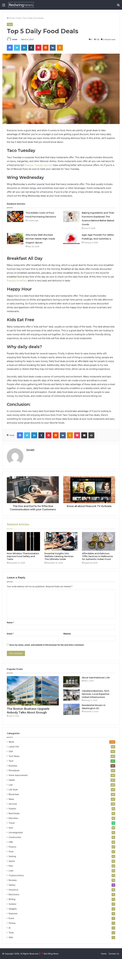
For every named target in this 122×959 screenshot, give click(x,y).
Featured (13, 913)
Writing (12, 899)
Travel (12, 823)
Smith (14, 39)
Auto (11, 828)
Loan (11, 870)
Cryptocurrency (16, 875)
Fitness (12, 923)
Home (12, 18)
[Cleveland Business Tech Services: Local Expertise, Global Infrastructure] (71, 695)
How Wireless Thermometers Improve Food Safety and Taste (23, 556)
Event (11, 918)
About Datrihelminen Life (96, 677)
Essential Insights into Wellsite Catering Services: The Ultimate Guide (59, 556)
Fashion (12, 808)
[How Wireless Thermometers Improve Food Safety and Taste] (23, 541)
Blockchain (14, 794)
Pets (11, 866)
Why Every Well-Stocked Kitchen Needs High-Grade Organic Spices (40, 239)
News (11, 799)
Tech (11, 761)
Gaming (12, 856)
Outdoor (12, 904)
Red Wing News (51, 953)
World (11, 742)
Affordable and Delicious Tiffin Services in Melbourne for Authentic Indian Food (97, 556)
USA (11, 751)
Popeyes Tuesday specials (38, 165)
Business (13, 766)
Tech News (14, 756)
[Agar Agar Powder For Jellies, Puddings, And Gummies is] (71, 238)
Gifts (11, 937)
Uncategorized (16, 832)
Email (10, 633)
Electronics (14, 894)
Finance (12, 847)
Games (12, 885)
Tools (11, 932)
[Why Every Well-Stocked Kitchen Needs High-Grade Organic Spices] (15, 238)
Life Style (13, 789)
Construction (15, 837)
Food (18, 18)
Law (11, 785)
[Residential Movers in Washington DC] (71, 709)
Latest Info (14, 746)
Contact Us (114, 953)
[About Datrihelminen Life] (71, 681)
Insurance (13, 890)
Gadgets (13, 909)
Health (12, 780)
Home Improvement (18, 775)
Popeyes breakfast (16, 280)
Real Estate (14, 813)
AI (10, 928)
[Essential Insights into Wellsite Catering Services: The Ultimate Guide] (61, 541)
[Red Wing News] (21, 5)
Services (13, 804)
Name (10, 622)
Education (13, 818)
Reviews (13, 880)
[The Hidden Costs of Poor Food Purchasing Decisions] (15, 216)
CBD (11, 842)
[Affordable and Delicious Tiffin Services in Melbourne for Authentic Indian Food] (98, 541)
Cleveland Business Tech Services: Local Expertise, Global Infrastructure (96, 694)
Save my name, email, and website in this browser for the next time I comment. (46, 645)
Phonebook (14, 770)
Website (67, 633)
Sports (12, 861)
